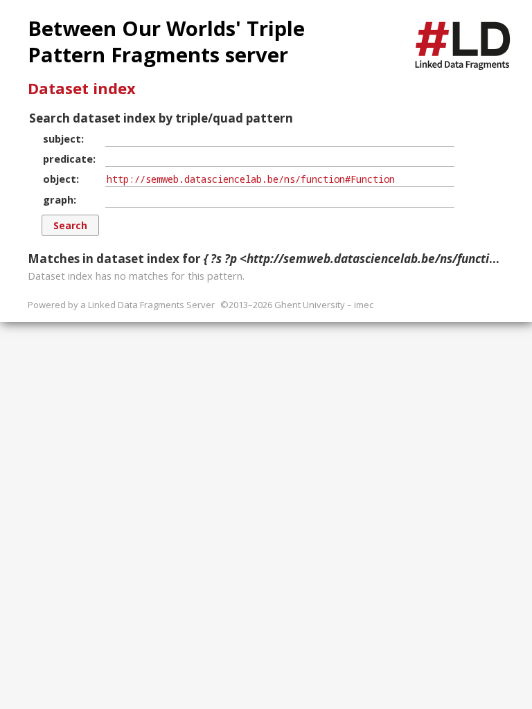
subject (62, 138)
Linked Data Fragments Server (151, 304)
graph (58, 199)
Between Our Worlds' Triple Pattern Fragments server (166, 42)
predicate (68, 158)
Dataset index (82, 88)
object (59, 179)
